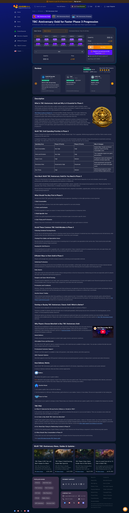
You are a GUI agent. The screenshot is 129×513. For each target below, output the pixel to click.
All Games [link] (40, 11)
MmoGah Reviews (107, 480)
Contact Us (106, 477)
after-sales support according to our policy (90, 423)
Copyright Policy (107, 492)
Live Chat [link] (83, 496)
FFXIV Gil (37, 482)
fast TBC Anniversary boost (105, 317)
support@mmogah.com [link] (71, 496)
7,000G (55, 40)
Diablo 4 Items (45, 498)
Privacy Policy (94, 495)
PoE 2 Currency (49, 488)
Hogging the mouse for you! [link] (24, 7)
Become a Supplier (22, 36)
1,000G (55, 36)
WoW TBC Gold (47, 482)
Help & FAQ (94, 480)
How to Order (106, 483)
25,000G (55, 45)
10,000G (72, 40)
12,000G (80, 40)
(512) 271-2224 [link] (68, 499)
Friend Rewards (95, 498)
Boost (19, 26)
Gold (18, 17)
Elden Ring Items (47, 493)
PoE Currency (38, 488)
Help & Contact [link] (21, 45)
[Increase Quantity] (82, 52)
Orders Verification (107, 489)
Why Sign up (94, 483)
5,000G (38, 40)
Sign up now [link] (77, 1)
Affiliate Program (22, 41)
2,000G (63, 36)
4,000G (80, 36)
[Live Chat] (125, 509)
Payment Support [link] (68, 479)
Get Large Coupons (108, 486)
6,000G (46, 40)
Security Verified (95, 501)
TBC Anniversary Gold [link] (51, 11)
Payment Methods (95, 489)
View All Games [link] (61, 6)
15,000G (38, 45)
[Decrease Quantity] (36, 52)
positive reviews (66, 330)
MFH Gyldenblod (39, 503)
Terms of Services (107, 495)
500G (46, 36)
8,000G (63, 40)
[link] (15, 6)
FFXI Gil (37, 498)
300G (38, 36)
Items (18, 21)
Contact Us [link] (66, 493)
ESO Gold (37, 493)
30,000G (63, 45)
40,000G (71, 45)
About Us (93, 477)
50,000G (80, 45)
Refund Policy (94, 492)
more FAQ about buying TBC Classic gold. (49, 438)
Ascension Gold (50, 503)
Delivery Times (94, 486)
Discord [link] (83, 499)
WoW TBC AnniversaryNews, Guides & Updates (54, 446)
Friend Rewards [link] (21, 31)
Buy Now (103, 47)
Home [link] (19, 12)
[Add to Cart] (91, 47)
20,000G (46, 45)
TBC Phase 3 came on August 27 (43, 112)
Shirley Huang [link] (39, 471)
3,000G (72, 36)
